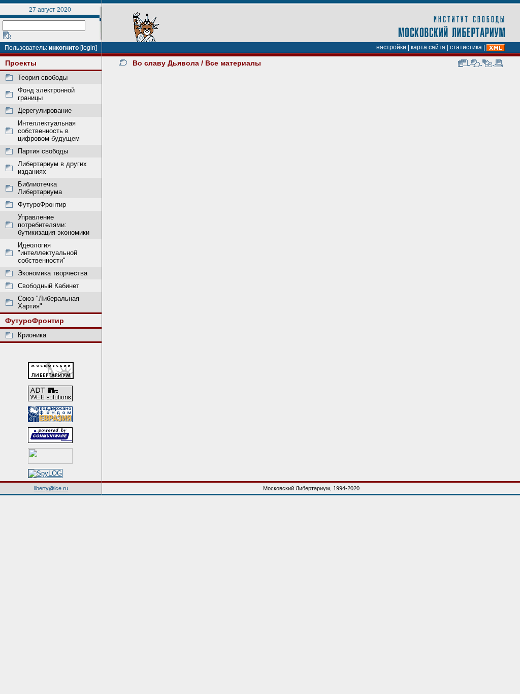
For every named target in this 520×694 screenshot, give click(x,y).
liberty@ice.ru (51, 488)
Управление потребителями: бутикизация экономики (53, 224)
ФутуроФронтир (42, 204)
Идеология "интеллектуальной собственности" (47, 252)
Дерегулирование (45, 110)
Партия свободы (43, 151)
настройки (391, 47)
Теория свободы (43, 77)
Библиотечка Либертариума (40, 188)
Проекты (21, 63)
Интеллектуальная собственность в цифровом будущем (49, 130)
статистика (466, 47)
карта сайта (428, 47)
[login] (88, 47)
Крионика (32, 335)
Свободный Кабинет (48, 286)
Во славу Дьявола (166, 63)
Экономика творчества (52, 273)
